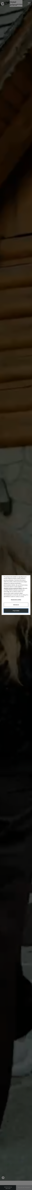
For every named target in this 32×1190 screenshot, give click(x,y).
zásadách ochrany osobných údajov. (13, 588)
